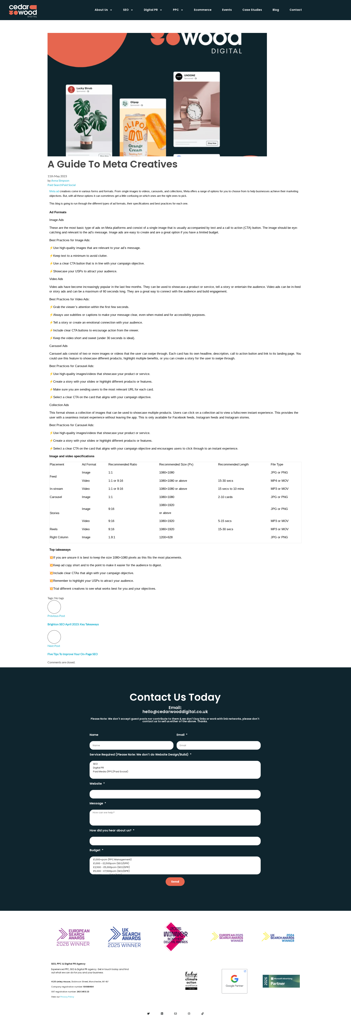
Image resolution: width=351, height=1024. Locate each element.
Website (96, 783)
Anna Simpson (60, 180)
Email (181, 735)
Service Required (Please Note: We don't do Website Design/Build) (139, 754)
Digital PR (151, 10)
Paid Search (55, 185)
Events (227, 10)
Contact (296, 10)
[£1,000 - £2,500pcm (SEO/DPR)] (175, 863)
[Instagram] (189, 1013)
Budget (95, 850)
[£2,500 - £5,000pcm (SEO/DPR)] (175, 867)
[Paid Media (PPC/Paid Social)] (175, 772)
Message (97, 803)
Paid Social (69, 185)
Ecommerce (203, 10)
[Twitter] (148, 1013)
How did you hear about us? (111, 830)
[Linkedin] (162, 1013)
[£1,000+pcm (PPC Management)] (175, 860)
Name (94, 735)
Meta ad (54, 191)
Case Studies (252, 10)
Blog (276, 10)
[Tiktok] (202, 1013)
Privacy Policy (67, 996)
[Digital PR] (175, 768)
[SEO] (175, 764)
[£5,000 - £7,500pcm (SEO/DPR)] (175, 871)
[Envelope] (175, 1013)
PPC (176, 10)
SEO (126, 10)
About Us (101, 10)
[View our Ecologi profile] (191, 981)
